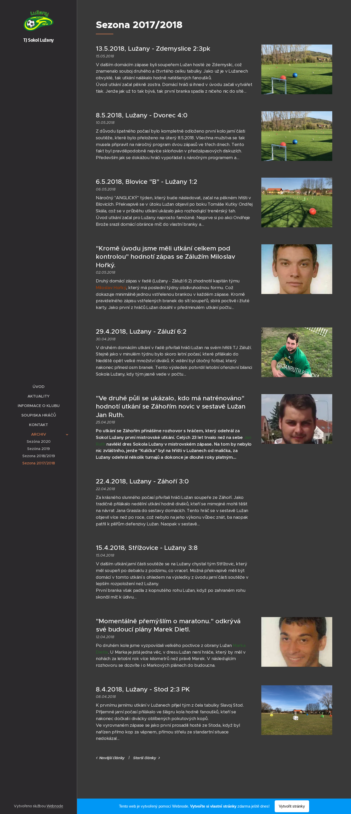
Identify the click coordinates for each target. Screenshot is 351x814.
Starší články (144, 758)
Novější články (112, 758)
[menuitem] (39, 386)
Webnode (55, 806)
